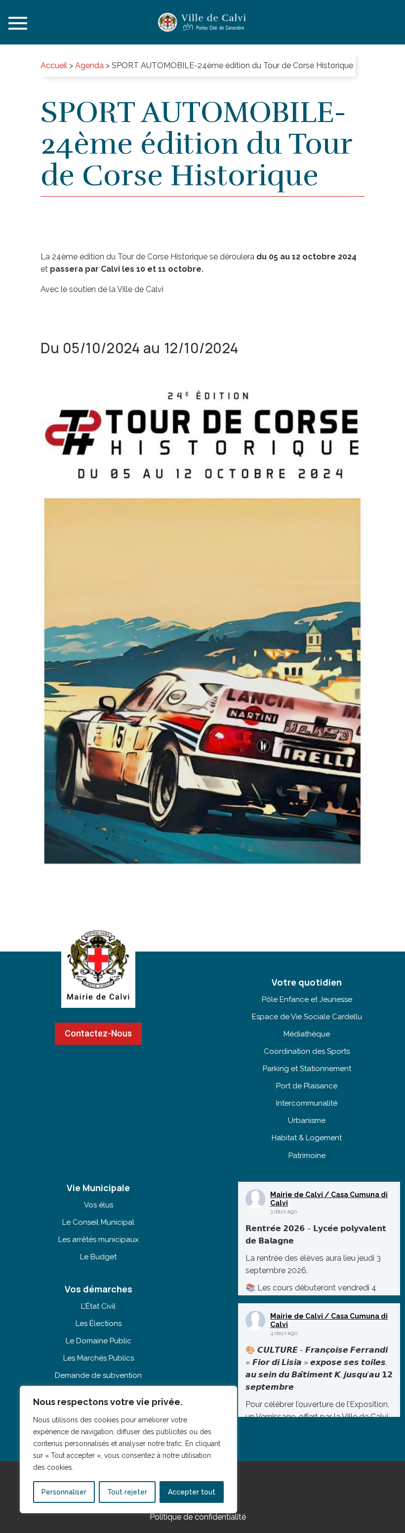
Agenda (89, 65)
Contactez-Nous (98, 1033)
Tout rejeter (127, 1492)
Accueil (53, 65)
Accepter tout (191, 1492)
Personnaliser (63, 1492)
